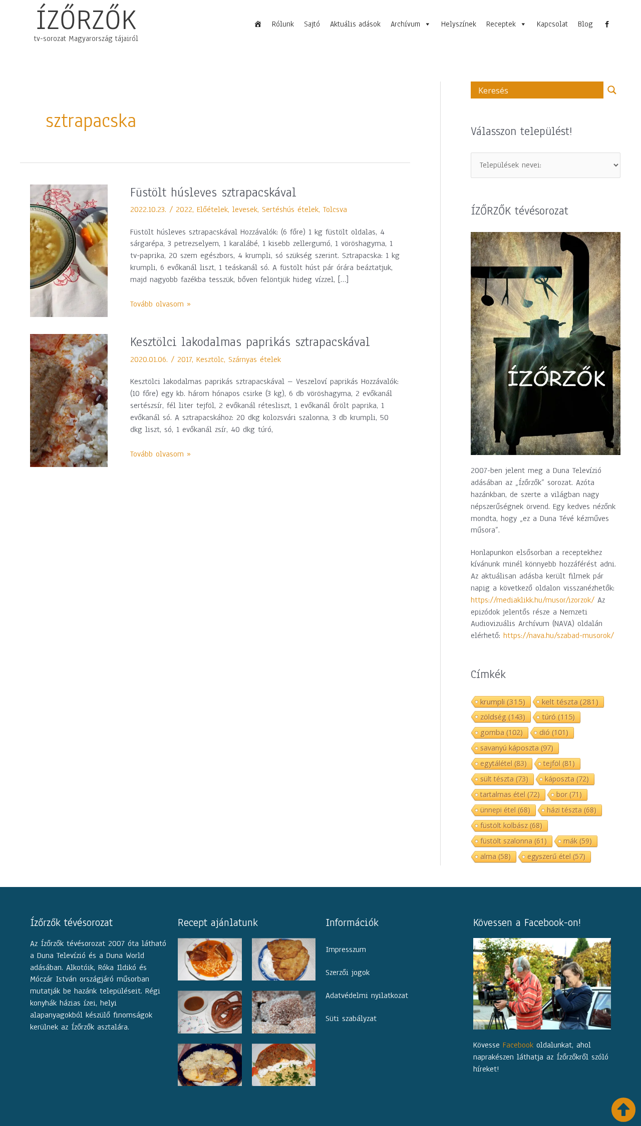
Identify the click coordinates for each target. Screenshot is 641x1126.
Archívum (405, 24)
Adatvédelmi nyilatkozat (367, 995)
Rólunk (283, 24)
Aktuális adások (355, 24)
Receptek (501, 24)
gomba (501, 732)
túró (558, 717)
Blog (585, 24)
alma (495, 856)
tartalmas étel (510, 794)
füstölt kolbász (511, 825)
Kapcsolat (552, 24)
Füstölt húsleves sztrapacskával (213, 192)
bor (569, 794)
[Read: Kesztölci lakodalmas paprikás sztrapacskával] (69, 400)
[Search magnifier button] (611, 90)
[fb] (607, 24)
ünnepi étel (505, 809)
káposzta (567, 779)
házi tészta (571, 809)
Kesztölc (210, 359)
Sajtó (312, 24)
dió (553, 732)
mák (577, 841)
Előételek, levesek (227, 209)
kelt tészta (570, 701)
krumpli (502, 701)
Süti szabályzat (351, 1018)
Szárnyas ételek (254, 359)
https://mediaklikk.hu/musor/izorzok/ (532, 600)
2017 (184, 359)
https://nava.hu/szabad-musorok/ (558, 635)
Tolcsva (335, 209)
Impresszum (346, 949)
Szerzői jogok (348, 972)
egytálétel (503, 763)
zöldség (502, 717)
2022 (184, 209)
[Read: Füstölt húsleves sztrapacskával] (69, 250)
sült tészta (504, 779)
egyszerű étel (556, 856)
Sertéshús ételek (290, 209)
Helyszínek (458, 24)
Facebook (518, 1045)
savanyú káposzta (516, 747)
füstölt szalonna (513, 841)
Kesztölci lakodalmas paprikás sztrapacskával (250, 342)
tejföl (559, 763)
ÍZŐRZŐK (86, 19)
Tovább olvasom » (160, 304)
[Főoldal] (258, 24)
